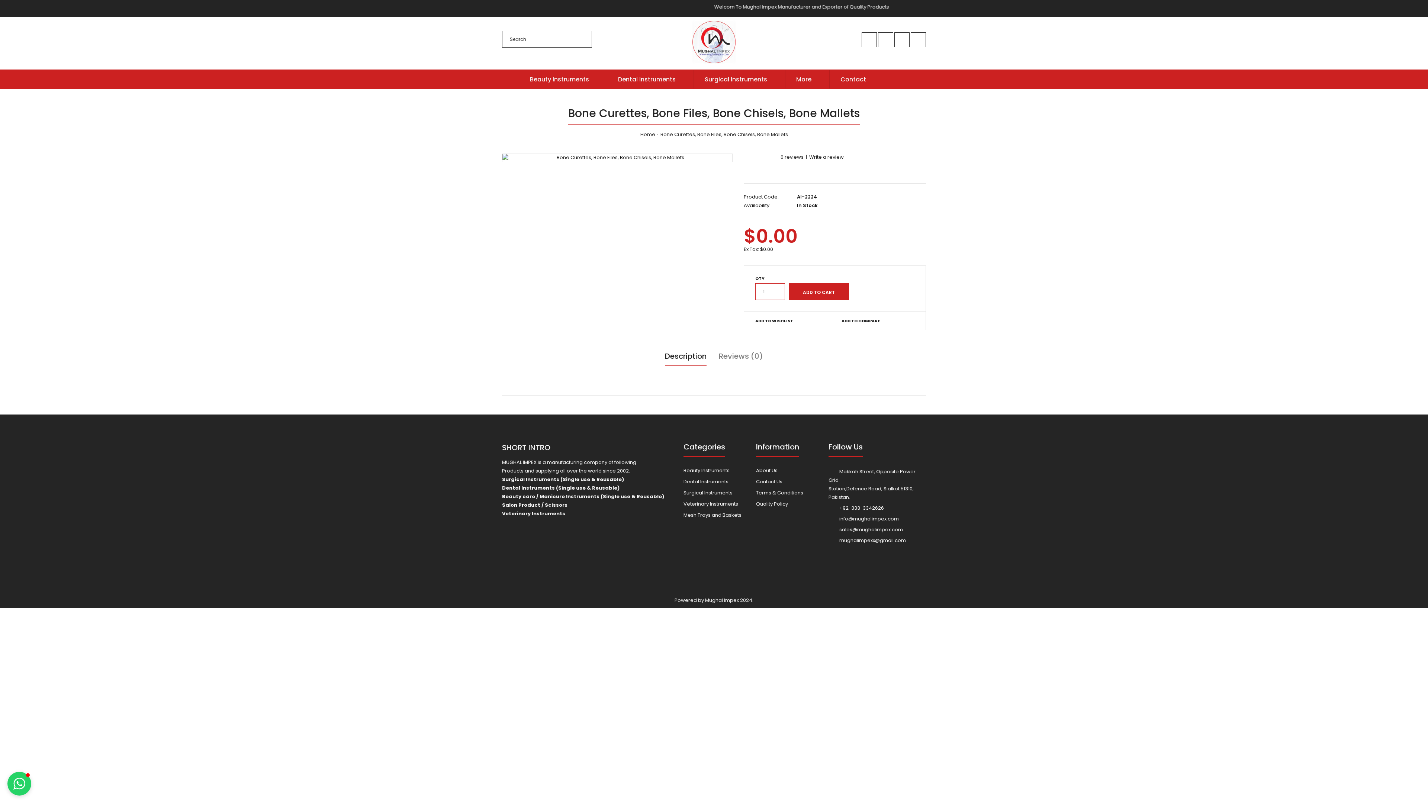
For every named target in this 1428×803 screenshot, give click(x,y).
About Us (767, 470)
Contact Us (769, 481)
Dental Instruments (706, 481)
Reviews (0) (741, 356)
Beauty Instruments (707, 470)
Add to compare (861, 321)
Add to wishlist (774, 321)
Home (647, 134)
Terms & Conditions (779, 492)
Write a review (826, 157)
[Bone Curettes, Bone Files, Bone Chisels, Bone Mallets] (617, 158)
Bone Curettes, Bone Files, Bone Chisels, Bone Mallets (723, 134)
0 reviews (792, 157)
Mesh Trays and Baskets (713, 515)
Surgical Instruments (708, 492)
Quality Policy (772, 503)
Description (686, 356)
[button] (19, 784)
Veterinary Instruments (711, 503)
